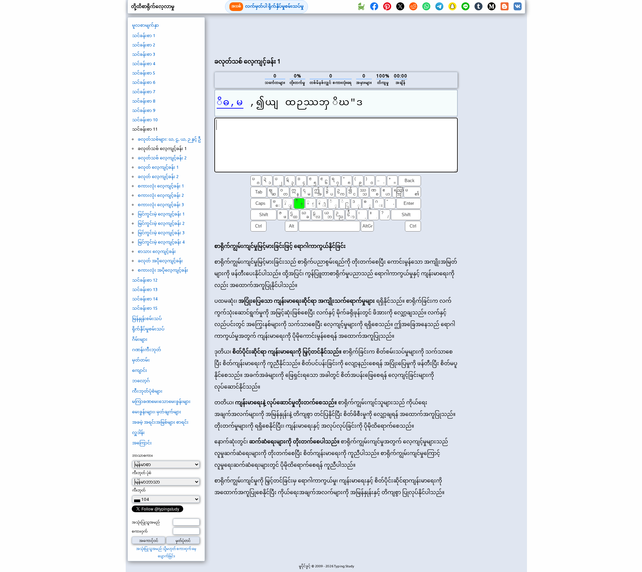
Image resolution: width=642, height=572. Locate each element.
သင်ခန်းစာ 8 (143, 101)
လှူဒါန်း (138, 432)
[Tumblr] (478, 6)
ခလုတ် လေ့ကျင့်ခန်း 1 (158, 167)
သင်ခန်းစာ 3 (143, 54)
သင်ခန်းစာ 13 (144, 289)
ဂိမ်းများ (139, 339)
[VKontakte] (518, 6)
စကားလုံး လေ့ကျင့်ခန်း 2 (161, 195)
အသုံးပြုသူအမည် (146, 522)
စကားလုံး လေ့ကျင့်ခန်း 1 (161, 185)
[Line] (465, 6)
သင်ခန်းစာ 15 (144, 308)
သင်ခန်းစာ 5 (143, 72)
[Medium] (492, 6)
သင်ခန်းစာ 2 (143, 44)
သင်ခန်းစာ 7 (143, 91)
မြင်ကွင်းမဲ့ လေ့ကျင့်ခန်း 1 (161, 213)
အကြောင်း (142, 442)
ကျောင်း (139, 370)
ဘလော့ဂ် (141, 380)
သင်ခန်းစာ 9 (143, 110)
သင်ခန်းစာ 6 (143, 82)
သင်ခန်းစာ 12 (144, 280)
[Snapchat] (452, 6)
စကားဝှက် (139, 531)
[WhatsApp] (426, 6)
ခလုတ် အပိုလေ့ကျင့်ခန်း (160, 260)
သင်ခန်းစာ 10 (144, 119)
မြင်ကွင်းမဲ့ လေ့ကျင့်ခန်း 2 (161, 223)
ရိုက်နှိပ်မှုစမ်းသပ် (148, 328)
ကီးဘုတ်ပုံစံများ (147, 391)
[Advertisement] (336, 34)
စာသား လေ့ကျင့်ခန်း (157, 251)
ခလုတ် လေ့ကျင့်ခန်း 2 (158, 176)
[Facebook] (374, 6)
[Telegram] (439, 6)
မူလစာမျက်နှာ (145, 25)
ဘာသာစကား (142, 455)
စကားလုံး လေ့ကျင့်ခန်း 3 (161, 204)
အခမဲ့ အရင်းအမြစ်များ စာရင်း (160, 422)
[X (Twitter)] (400, 6)
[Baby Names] (361, 6)
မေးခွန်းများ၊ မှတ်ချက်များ (156, 411)
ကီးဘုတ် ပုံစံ (141, 473)
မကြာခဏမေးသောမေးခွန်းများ (161, 401)
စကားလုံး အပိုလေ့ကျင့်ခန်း (163, 270)
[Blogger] (505, 6)
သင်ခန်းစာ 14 (144, 298)
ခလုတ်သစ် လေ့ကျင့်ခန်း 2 (162, 157)
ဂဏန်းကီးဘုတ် (146, 349)
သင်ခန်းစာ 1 (143, 35)
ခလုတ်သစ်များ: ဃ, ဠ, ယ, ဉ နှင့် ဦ (169, 139)
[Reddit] (413, 6)
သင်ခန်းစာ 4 (143, 63)
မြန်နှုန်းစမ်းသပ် (147, 318)
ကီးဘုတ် (138, 490)
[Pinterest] (387, 6)
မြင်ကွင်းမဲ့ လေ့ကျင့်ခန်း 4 (161, 242)
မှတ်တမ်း (141, 360)
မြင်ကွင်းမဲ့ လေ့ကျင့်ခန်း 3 (161, 232)
